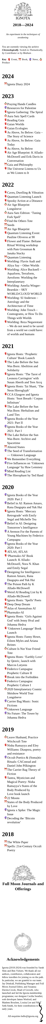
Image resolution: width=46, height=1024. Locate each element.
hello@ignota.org (29, 1016)
